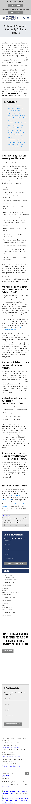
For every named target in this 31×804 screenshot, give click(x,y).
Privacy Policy (6, 786)
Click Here (15, 5)
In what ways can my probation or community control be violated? (15, 108)
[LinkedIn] (5, 776)
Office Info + (6, 747)
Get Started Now (15, 564)
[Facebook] (2, 776)
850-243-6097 (7, 500)
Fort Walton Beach (21, 504)
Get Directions (15, 747)
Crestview (5, 506)
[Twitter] (4, 776)
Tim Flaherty (6, 516)
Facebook (8, 525)
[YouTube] (7, 776)
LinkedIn (24, 525)
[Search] (27, 773)
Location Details (6, 585)
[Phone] (24, 18)
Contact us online (14, 495)
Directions (5, 588)
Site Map (5, 803)
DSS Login (11, 803)
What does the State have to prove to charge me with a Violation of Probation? (16, 125)
